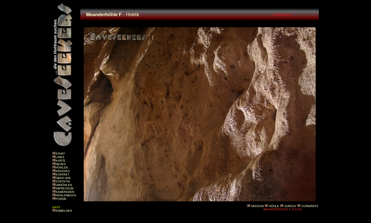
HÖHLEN (62, 167)
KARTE (61, 160)
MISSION (257, 206)
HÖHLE (274, 206)
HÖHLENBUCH (66, 195)
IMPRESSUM (64, 188)
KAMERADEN (65, 191)
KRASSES (63, 171)
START (60, 153)
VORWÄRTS (309, 206)
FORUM (61, 198)
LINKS (60, 157)
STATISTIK (63, 181)
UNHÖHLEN (64, 185)
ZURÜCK (290, 206)
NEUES (61, 164)
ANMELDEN (64, 210)
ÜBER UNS (63, 178)
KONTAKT (62, 174)
